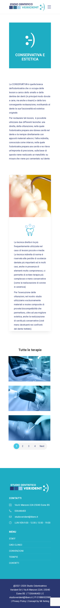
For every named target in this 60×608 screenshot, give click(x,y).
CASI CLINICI (15, 545)
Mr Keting (44, 601)
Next (42, 446)
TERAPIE (13, 557)
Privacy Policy (19, 601)
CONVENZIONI (16, 551)
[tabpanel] (30, 196)
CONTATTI (14, 563)
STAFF (12, 538)
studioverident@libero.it (21, 597)
